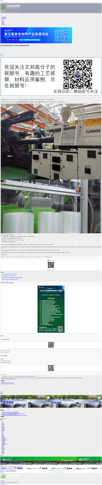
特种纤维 (3, 441)
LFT (1, 395)
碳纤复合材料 (4, 18)
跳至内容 (1, 0)
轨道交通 (3, 451)
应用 (2, 21)
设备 (2, 20)
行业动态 (4, 399)
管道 (2, 446)
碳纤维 (3, 445)
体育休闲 (3, 395)
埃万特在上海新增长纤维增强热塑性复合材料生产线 (7, 401)
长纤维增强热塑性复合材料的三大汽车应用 (7, 382)
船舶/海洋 (3, 448)
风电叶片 (3, 453)
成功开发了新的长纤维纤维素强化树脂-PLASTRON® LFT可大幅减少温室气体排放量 (12, 405)
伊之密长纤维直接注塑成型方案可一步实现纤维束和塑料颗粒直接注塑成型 (24, 376)
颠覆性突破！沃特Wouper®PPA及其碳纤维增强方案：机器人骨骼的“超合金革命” (13, 413)
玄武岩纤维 (3, 442)
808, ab (5, 398)
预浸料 (3, 452)
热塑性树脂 (3, 440)
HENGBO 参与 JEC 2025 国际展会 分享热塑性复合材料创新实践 (9, 462)
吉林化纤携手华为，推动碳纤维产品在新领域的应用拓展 (10, 414)
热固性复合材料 (4, 438)
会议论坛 (3, 23)
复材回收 (3, 430)
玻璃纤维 (3, 443)
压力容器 (3, 429)
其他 (2, 426)
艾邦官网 (3, 24)
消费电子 (3, 436)
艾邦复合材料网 (2, 11)
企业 (2, 399)
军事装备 (3, 427)
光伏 (2, 425)
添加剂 (3, 437)
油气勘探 (3, 435)
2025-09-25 (1, 460)
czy (3, 460)
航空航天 (3, 447)
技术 (2, 19)
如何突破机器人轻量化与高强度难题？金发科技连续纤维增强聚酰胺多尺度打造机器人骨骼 (14, 415)
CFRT (3, 421)
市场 (2, 431)
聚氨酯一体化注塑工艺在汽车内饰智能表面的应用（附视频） (10, 279)
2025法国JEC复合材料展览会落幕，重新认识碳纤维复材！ (8, 458)
